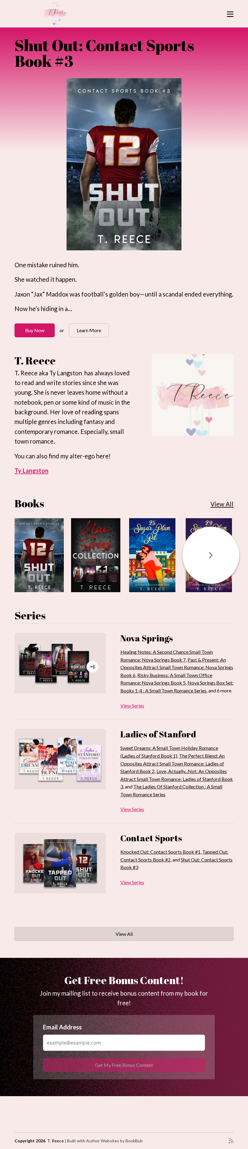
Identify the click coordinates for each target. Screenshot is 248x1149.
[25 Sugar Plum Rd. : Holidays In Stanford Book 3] (152, 555)
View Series (132, 705)
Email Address (62, 1027)
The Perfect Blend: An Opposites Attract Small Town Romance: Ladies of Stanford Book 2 (172, 763)
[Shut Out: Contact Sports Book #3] (124, 164)
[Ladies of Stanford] (60, 759)
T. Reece (55, 1140)
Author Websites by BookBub (114, 1140)
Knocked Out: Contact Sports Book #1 (160, 852)
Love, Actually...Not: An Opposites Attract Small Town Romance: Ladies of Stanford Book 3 (176, 778)
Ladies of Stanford (158, 734)
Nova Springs (146, 638)
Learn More (89, 330)
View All (221, 504)
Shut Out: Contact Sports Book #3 (104, 52)
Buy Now (34, 330)
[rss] (231, 1141)
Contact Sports (151, 838)
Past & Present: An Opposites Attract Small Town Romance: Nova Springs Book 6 (176, 667)
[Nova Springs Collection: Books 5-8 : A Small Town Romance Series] (95, 555)
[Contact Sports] (60, 863)
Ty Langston (31, 470)
